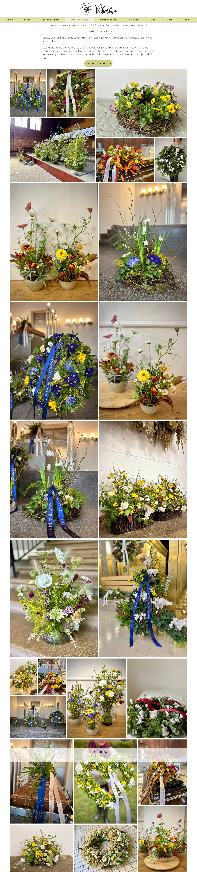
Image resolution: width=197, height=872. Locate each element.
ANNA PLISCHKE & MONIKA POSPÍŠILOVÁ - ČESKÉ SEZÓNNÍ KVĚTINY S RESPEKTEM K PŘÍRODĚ (98, 25)
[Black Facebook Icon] (91, 752)
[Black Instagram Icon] (95, 752)
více (45, 58)
